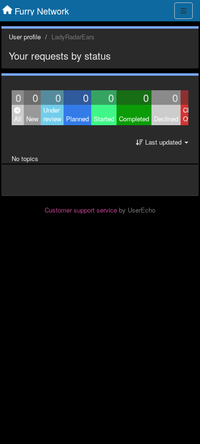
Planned (77, 118)
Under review (52, 114)
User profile (25, 36)
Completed (134, 118)
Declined (166, 118)
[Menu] (183, 10)
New (32, 118)
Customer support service (81, 209)
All (17, 118)
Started (104, 118)
